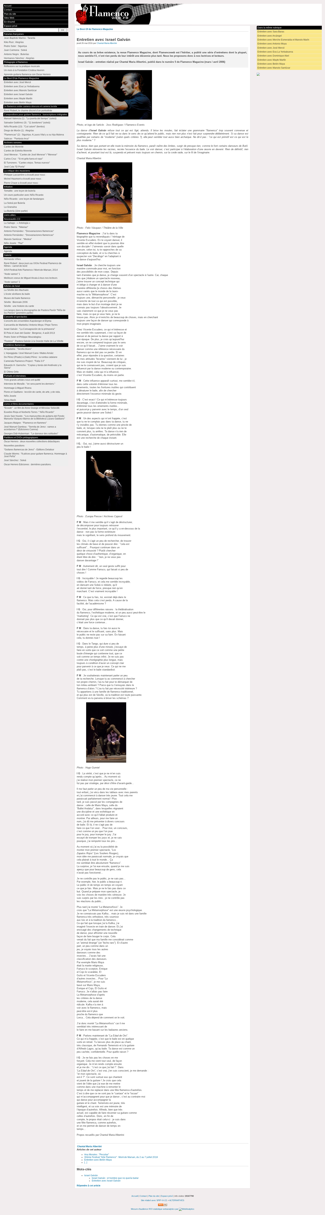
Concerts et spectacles (15, 316)
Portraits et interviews (15, 376)
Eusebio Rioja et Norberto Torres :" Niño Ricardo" (29, 412)
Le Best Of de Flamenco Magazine (95, 29)
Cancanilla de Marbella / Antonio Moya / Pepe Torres (31, 325)
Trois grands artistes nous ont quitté (22, 380)
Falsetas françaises (14, 34)
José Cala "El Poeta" (14, 166)
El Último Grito (11, 371)
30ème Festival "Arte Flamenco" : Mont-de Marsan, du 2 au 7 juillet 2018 (121, 1157)
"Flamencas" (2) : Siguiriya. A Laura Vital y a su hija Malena (34, 134)
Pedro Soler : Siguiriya (15, 46)
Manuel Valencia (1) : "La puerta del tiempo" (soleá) (30, 118)
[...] (85, 1162)
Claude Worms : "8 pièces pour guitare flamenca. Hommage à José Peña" (35, 455)
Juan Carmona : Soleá (15, 50)
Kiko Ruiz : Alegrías (14, 42)
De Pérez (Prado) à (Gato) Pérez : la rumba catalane (30, 357)
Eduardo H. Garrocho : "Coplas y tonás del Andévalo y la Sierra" (33, 366)
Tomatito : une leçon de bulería (19, 190)
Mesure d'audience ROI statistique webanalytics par (155, 1209)
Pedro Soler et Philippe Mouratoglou (22, 337)
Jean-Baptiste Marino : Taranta (19, 38)
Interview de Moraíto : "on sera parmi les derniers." (29, 384)
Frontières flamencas (14, 345)
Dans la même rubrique (269, 27)
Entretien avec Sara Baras (270, 31)
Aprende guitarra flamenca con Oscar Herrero (27, 74)
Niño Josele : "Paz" (13, 243)
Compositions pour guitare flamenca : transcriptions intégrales (35, 114)
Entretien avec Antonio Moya (272, 43)
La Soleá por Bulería (14, 203)
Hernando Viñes (12, 259)
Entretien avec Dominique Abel (273, 55)
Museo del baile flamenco (17, 298)
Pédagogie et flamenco (16, 62)
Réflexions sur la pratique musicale (22, 66)
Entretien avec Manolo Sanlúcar (273, 67)
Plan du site (10, 14)
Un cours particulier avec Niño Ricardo (23, 195)
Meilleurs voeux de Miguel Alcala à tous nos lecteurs (30, 278)
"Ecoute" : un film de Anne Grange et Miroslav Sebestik (31, 408)
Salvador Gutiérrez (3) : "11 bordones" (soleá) (27, 122)
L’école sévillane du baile (17, 294)
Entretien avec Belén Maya (98, 1159)
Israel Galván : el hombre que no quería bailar (115, 1178)
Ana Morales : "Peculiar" (96, 1154)
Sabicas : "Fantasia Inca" (16, 138)
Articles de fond (12, 286)
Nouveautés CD (12, 219)
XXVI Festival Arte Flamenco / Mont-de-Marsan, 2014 (31, 270)
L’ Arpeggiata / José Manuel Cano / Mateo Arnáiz (28, 353)
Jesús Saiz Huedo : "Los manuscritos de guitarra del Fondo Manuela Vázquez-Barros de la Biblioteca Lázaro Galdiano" (34, 417)
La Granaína (10, 207)
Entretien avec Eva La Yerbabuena (275, 51)
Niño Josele (10, 396)
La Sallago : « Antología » (17, 223)
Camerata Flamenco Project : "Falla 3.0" (24, 361)
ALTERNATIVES (176, 1200)
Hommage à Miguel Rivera (17, 388)
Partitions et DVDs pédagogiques (21, 437)
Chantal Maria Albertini (107, 43)
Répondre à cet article (88, 1185)
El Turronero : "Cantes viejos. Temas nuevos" (27, 162)
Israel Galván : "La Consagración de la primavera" (29, 329)
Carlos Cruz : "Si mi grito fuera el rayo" (23, 158)
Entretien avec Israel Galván (106, 1180)
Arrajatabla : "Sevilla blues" (18, 349)
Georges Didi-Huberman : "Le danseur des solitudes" (31, 433)
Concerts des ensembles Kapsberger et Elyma (27, 321)
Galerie (7, 255)
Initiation (8, 187)
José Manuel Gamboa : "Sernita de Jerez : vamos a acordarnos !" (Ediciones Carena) (30, 428)
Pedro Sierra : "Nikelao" (16, 227)
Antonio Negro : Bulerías (16, 54)
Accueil (7, 6)
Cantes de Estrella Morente (18, 150)
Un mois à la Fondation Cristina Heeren (24, 70)
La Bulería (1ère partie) (16, 211)
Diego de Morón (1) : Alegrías (19, 130)
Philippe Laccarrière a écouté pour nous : (25, 174)
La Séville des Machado (16, 290)
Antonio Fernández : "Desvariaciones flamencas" (29, 231)
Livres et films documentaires (19, 404)
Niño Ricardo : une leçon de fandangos (24, 199)
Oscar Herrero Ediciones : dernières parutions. (27, 464)
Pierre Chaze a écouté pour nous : (21, 183)
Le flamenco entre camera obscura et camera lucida (30, 106)
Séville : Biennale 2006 (16, 302)
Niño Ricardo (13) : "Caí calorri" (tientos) (24, 126)
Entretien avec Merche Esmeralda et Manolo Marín (283, 39)
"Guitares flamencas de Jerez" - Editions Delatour (29, 449)
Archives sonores (13, 142)
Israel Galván (91, 1175)
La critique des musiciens (17, 171)
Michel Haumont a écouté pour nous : (23, 178)
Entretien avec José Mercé (271, 48)
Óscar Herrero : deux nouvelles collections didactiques (32, 441)
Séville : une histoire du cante (19, 306)
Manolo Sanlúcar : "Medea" (18, 239)
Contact (8, 9)
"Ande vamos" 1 (12, 274)
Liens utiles (10, 215)
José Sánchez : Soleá (15, 460)
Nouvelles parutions (14, 445)
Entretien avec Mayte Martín (271, 60)
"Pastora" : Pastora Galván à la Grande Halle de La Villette (33, 341)
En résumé (9, 22)
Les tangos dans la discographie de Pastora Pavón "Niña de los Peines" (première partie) (34, 311)
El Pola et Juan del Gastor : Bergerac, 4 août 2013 (29, 333)
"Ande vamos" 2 (12, 282)
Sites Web (9, 18)
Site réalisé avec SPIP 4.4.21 (154, 1200)
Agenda (8, 247)
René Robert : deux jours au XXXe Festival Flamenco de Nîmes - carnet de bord (33, 264)
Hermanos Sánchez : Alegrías (19, 58)
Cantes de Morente (14, 146)
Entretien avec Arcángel (269, 35)
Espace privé (10, 26)
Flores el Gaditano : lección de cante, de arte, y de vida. (32, 392)
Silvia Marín (10, 400)
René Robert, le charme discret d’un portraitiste (28, 110)
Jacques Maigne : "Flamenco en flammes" (25, 423)
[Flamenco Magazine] (198, 14)
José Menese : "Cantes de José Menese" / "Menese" (30, 154)
